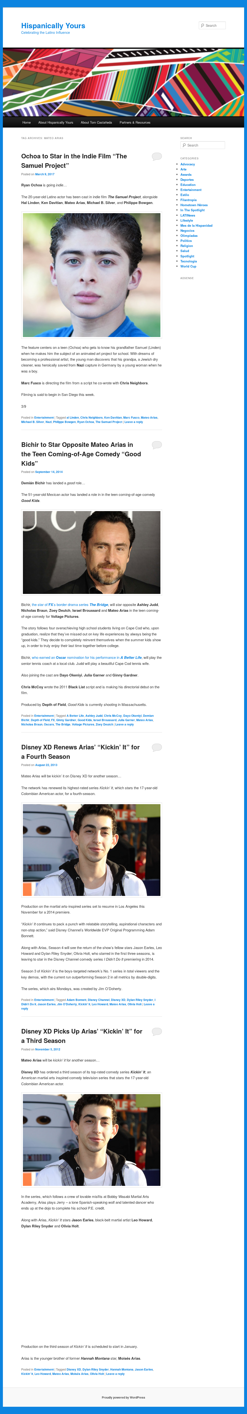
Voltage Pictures (83, 724)
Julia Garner (126, 720)
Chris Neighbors (91, 417)
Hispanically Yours (53, 25)
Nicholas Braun (31, 724)
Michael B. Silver (32, 422)
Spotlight (187, 256)
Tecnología (188, 261)
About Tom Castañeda (96, 122)
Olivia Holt (135, 1004)
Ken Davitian (113, 417)
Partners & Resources (135, 122)
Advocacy (187, 164)
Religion (186, 245)
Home (26, 122)
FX (53, 720)
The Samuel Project (109, 422)
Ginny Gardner (66, 720)
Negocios (187, 230)
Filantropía (188, 199)
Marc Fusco (131, 417)
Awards (186, 174)
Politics (186, 240)
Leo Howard (100, 1004)
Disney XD (118, 1000)
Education (188, 184)
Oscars (49, 724)
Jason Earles (47, 1004)
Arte (183, 169)
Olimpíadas (189, 235)
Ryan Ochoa (85, 422)
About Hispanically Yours (55, 122)
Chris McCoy (113, 715)
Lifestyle (186, 220)
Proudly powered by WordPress (123, 1397)
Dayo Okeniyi (132, 715)
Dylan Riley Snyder (140, 1000)
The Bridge (62, 724)
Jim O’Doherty (67, 1004)
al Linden (73, 417)
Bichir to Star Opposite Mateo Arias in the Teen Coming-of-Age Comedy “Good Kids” (81, 454)
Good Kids (85, 720)
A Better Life (75, 715)
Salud (184, 250)
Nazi (49, 422)
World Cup (188, 266)
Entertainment (44, 417)
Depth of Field (40, 720)
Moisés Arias (79, 1374)
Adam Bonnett (76, 1000)
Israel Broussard (105, 720)
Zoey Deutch (104, 724)
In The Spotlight (192, 210)
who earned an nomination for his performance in (87, 657)
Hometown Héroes (194, 205)
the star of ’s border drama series (70, 604)
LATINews (187, 215)
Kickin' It (84, 1004)
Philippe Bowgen (64, 422)
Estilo (184, 194)
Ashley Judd (94, 715)
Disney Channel (99, 1000)
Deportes (187, 179)
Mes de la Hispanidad (196, 225)
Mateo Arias (149, 417)
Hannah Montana (121, 1369)
